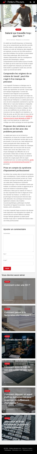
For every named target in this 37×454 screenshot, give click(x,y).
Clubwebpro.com (17, 450)
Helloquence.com (28, 450)
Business (18, 29)
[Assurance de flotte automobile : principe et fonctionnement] (18, 427)
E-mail (5, 260)
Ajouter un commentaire (23, 39)
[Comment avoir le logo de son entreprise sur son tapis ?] (18, 373)
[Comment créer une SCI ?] (18, 291)
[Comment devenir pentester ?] (18, 345)
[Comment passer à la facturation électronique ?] (18, 318)
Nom (4, 254)
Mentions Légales (27, 448)
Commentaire (6, 233)
